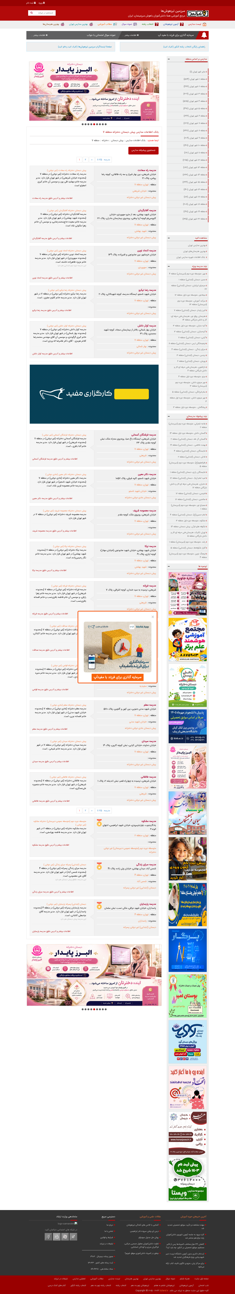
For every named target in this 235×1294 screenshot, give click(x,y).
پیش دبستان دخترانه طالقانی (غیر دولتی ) (68, 777)
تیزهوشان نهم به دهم (140, 1285)
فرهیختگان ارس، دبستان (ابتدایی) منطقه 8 (187, 343)
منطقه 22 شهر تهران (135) (194, 219)
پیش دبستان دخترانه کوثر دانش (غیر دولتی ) (66, 326)
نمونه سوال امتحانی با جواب (101, 35)
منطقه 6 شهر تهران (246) (195, 116)
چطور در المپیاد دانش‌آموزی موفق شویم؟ (142, 1253)
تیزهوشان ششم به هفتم (164, 1285)
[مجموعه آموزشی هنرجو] (188, 1133)
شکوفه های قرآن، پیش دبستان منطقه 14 (188, 526)
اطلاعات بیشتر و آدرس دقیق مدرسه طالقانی (51, 801)
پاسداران (142, 921)
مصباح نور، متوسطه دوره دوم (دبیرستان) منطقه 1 (189, 507)
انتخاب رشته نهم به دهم (101, 1285)
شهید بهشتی (141, 231)
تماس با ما (109, 1231)
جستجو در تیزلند (45, 13)
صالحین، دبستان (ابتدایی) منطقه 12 (190, 499)
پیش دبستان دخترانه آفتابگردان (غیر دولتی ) (66, 210)
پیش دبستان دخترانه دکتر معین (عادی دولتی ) (66, 474)
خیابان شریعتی (140, 191)
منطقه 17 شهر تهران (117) (195, 197)
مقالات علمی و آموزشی (150, 1217)
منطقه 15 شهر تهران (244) (194, 182)
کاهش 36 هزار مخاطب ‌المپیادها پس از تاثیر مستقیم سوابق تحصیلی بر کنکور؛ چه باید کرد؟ (185, 1246)
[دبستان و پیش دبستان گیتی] (94, 91)
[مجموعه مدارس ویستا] (188, 1179)
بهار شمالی (142, 346)
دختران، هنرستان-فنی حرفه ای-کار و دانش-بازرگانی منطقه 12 (188, 485)
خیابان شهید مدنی (138, 722)
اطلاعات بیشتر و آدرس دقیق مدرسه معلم (49, 729)
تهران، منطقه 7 (141, 185)
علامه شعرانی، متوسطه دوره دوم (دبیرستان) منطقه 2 (188, 425)
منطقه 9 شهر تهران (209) (195, 138)
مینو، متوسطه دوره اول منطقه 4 (192, 376)
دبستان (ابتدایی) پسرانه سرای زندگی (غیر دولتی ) (64, 865)
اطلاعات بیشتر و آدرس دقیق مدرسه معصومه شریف (54, 531)
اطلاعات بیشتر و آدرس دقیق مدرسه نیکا (49, 570)
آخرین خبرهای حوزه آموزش (193, 1217)
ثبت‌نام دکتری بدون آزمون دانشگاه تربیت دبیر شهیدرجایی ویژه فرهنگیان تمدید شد (185, 1255)
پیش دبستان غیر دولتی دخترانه (141, 197)
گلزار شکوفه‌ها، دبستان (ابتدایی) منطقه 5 (188, 548)
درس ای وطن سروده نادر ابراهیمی (144, 1231)
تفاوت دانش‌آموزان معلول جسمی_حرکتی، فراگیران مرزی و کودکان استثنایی (141, 1245)
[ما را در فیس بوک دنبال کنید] (48, 1240)
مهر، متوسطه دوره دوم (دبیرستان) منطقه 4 (187, 274)
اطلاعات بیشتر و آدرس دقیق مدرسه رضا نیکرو (51, 310)
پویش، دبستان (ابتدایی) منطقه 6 (191, 361)
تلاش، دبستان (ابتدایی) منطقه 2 (192, 457)
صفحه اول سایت (201, 1279)
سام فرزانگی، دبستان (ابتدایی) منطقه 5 (189, 392)
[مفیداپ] (94, 394)
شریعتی (143, 456)
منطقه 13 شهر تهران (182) (194, 167)
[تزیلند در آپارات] (65, 1240)
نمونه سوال (170, 1279)
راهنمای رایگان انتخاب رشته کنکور (184, 47)
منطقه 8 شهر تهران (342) (194, 130)
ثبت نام (30, 3)
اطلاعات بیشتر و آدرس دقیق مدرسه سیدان (50, 761)
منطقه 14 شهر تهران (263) (194, 175)
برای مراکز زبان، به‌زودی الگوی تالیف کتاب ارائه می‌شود (185, 1265)
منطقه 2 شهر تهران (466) (195, 86)
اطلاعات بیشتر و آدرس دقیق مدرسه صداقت (51, 650)
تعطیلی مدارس (79, 1279)
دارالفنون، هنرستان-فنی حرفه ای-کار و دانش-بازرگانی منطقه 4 (190, 368)
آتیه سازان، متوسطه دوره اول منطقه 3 (189, 326)
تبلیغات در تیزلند (106, 1244)
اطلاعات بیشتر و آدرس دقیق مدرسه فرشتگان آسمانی (54, 459)
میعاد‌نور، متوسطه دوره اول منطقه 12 (190, 295)
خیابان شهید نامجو (138, 491)
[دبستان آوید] (188, 1042)
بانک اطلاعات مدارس (135, 140)
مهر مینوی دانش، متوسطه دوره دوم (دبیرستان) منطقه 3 (191, 384)
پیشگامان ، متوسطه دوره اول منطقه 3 (189, 407)
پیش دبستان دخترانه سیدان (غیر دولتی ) (68, 741)
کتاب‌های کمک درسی (57, 1285)
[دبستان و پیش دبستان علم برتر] (188, 639)
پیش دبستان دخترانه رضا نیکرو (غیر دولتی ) (67, 290)
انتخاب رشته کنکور (78, 1285)
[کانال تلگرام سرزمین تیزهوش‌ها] (73, 1240)
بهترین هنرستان (131, 1279)
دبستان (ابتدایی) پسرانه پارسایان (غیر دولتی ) (66, 904)
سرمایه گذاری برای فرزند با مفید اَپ (176, 35)
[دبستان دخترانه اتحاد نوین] (188, 1087)
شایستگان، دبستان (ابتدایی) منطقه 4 (190, 451)
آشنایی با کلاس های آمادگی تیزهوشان (142, 1225)
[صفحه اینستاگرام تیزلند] (57, 1240)
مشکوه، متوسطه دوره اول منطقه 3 (191, 520)
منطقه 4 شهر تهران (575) (194, 101)
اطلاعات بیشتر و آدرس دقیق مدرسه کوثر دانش (52, 354)
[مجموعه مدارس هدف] (188, 859)
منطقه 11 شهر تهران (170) (195, 152)
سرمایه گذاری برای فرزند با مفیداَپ (117, 677)
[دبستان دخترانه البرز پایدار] (188, 767)
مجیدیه (143, 686)
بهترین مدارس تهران (197, 245)
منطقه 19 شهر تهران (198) (195, 211)
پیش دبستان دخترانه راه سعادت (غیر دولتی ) (66, 170)
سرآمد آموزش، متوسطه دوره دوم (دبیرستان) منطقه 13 (192, 302)
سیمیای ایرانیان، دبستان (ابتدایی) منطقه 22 (189, 287)
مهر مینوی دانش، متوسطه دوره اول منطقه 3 (188, 399)
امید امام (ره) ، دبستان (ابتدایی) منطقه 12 (188, 478)
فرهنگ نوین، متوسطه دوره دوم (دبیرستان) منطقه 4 (188, 555)
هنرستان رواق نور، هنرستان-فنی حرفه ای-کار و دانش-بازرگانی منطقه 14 (189, 318)
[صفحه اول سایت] (198, 14)
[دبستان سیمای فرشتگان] (188, 813)
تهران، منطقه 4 (142, 875)
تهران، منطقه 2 (142, 836)
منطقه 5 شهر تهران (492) (194, 108)
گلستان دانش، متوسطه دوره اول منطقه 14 (188, 433)
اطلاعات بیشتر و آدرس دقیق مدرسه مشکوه (50, 845)
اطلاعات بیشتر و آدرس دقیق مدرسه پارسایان (51, 931)
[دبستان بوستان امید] (188, 996)
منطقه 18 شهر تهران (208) (194, 204)
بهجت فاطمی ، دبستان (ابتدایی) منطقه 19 (188, 445)
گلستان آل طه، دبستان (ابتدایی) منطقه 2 (188, 439)
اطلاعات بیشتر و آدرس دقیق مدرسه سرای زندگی (53, 892)
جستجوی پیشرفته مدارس (143, 150)
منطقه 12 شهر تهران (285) (194, 160)
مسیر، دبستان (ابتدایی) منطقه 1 (192, 279)
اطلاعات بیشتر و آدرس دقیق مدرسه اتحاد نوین (52, 278)
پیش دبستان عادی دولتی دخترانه (140, 498)
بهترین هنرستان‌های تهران (194, 251)
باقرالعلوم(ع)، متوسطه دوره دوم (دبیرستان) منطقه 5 (188, 464)
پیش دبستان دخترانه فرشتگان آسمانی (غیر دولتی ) (64, 435)
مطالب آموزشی (96, 1279)
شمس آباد (142, 881)
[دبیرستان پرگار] (188, 950)
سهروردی (142, 267)
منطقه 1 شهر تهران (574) (195, 79)
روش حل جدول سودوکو (149, 1237)
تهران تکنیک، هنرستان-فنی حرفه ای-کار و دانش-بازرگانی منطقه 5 (189, 534)
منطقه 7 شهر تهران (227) (195, 123)
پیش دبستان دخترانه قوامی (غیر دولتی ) (68, 665)
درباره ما (110, 1225)
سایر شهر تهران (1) (198, 72)
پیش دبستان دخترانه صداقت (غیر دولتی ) (68, 626)
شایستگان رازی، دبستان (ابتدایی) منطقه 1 (188, 472)
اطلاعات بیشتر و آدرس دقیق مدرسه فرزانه (50, 614)
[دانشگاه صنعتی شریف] (188, 726)
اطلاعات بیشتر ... (129, 35)
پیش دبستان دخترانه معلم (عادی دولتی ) (68, 705)
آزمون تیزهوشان (186, 1285)
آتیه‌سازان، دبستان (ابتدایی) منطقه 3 (190, 331)
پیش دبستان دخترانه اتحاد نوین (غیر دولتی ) (66, 251)
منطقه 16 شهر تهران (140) (195, 189)
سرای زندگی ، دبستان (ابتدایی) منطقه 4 (189, 349)
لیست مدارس (114, 1279)
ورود (40, 3)
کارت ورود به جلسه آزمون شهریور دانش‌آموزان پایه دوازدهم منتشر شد (185, 1236)
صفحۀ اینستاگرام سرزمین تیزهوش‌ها (85, 47)
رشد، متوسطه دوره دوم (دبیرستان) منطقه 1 (187, 542)
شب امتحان (203, 1285)
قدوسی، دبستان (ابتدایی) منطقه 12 (191, 493)
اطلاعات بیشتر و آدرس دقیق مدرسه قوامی (50, 689)
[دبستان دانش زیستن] (188, 685)
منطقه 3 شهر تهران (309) (194, 94)
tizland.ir (164, 1290)
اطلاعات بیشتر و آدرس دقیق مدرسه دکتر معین (52, 498)
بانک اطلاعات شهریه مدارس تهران (191, 257)
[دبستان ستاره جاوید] (188, 594)
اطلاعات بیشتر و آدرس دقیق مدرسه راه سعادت (52, 198)
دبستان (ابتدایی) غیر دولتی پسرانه (139, 888)
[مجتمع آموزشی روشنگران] (188, 904)
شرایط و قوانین (106, 1237)
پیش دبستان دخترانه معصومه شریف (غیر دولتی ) (64, 511)
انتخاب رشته (121, 1285)
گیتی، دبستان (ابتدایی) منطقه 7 (192, 337)
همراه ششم (185, 1279)
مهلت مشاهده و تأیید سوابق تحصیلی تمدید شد (185, 1226)
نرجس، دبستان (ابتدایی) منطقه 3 (191, 355)
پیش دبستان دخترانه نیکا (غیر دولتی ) (69, 546)
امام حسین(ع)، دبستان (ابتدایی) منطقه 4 (188, 515)
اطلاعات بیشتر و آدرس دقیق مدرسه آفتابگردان (52, 238)
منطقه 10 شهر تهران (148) (195, 145)
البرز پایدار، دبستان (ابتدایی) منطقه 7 (190, 310)
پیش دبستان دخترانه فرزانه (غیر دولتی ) (68, 586)
